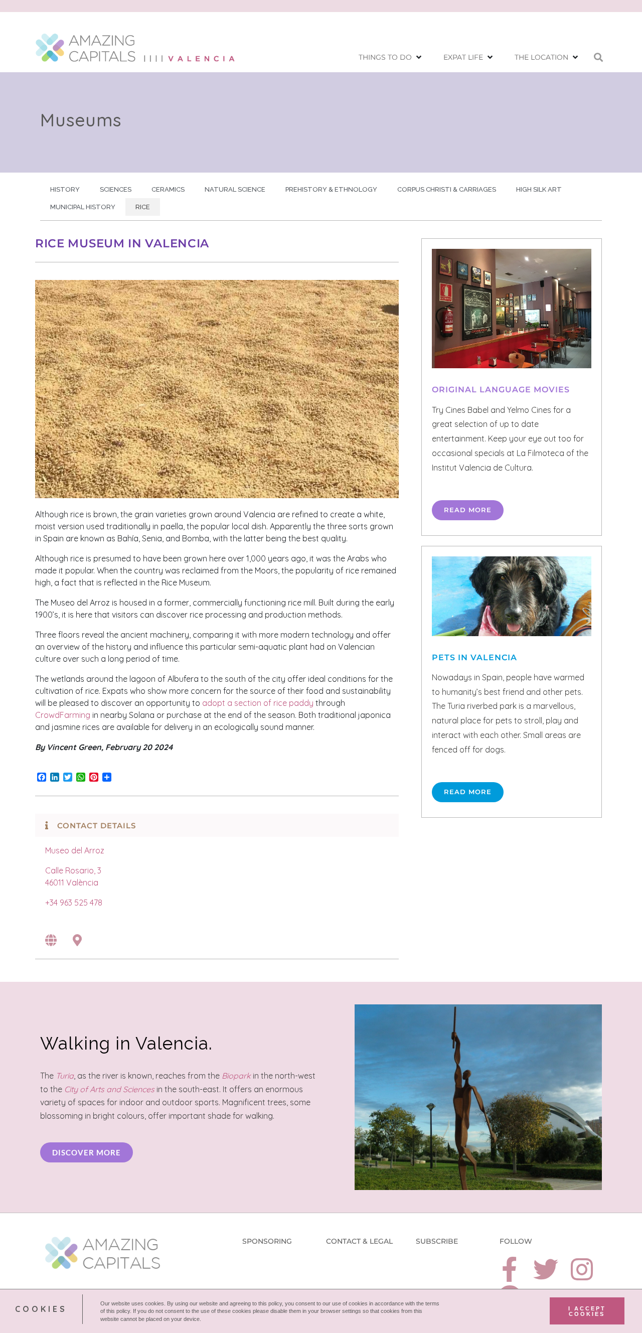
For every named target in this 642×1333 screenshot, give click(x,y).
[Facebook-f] (509, 1269)
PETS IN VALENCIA (474, 657)
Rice (142, 207)
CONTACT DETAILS (96, 825)
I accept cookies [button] (587, 1311)
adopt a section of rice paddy (257, 703)
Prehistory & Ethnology (331, 189)
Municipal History (82, 207)
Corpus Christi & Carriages (446, 189)
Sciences (115, 189)
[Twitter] (545, 1269)
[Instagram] (581, 1269)
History (65, 189)
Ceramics (168, 189)
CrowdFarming (62, 715)
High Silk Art (539, 189)
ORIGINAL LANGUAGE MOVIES (501, 389)
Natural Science (235, 189)
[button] (391, 57)
